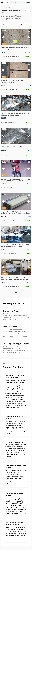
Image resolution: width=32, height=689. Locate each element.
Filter (5, 24)
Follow (28, 10)
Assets (7, 7)
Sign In (28, 2)
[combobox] (18, 2)
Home (2, 7)
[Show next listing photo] (28, 37)
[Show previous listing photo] (3, 37)
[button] (29, 31)
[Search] (11, 2)
